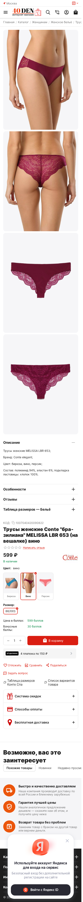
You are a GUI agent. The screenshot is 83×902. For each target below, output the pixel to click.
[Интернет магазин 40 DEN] (26, 12)
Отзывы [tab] (10, 499)
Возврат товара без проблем (42, 822)
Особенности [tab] (14, 489)
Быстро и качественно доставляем (47, 786)
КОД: (6, 523)
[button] (56, 665)
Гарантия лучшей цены (37, 802)
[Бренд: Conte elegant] (70, 558)
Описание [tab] (11, 443)
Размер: (9, 605)
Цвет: (7, 568)
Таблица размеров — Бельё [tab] (27, 509)
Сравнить (35, 665)
